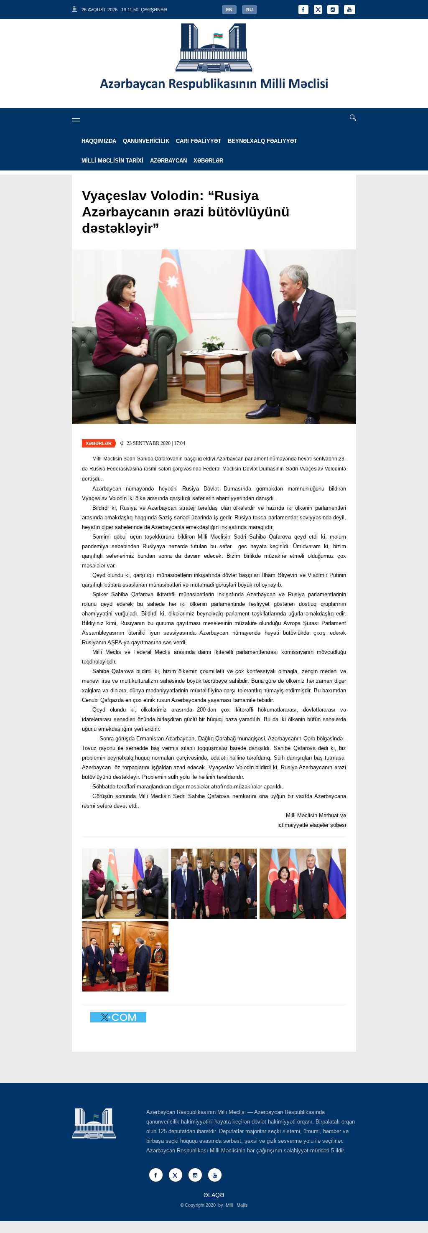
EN (229, 9)
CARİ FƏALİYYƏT (198, 141)
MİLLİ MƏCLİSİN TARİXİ (112, 161)
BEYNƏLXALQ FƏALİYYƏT (262, 141)
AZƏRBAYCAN (168, 161)
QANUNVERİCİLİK (146, 141)
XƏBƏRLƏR (208, 161)
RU (249, 9)
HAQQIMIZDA (99, 141)
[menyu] (76, 120)
